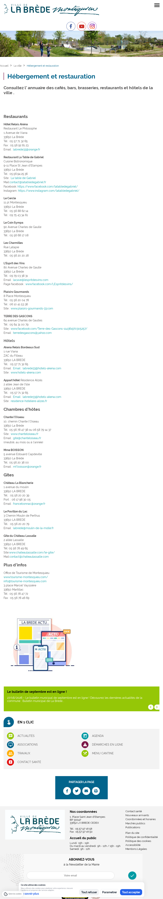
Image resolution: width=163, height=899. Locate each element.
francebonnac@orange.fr (29, 503)
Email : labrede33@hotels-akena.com (37, 368)
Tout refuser (89, 892)
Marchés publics (135, 823)
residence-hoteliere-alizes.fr (29, 401)
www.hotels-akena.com (26, 372)
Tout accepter (131, 892)
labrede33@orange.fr (26, 149)
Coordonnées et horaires (140, 819)
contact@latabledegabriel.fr (28, 182)
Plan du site (132, 832)
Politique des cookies (138, 841)
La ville (17, 65)
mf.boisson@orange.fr (27, 466)
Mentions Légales (136, 848)
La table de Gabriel (23, 178)
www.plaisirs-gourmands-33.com (32, 308)
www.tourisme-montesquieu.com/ (26, 577)
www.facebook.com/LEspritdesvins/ (49, 284)
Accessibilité (133, 844)
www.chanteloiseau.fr (24, 434)
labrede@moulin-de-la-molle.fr (33, 528)
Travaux (23, 753)
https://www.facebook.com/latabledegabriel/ (47, 186)
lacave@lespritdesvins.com (30, 279)
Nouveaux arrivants (137, 815)
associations (27, 744)
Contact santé (29, 762)
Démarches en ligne (107, 744)
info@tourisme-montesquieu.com (25, 581)
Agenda (98, 735)
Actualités (26, 735)
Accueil (4, 65)
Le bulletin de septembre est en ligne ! (37, 692)
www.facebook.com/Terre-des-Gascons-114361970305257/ (49, 328)
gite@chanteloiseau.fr (27, 438)
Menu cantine (103, 753)
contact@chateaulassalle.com (29, 556)
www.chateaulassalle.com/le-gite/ (32, 552)
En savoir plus (30, 893)
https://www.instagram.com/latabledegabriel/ (48, 190)
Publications (132, 827)
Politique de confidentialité (141, 837)
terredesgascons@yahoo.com (32, 332)
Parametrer (109, 892)
